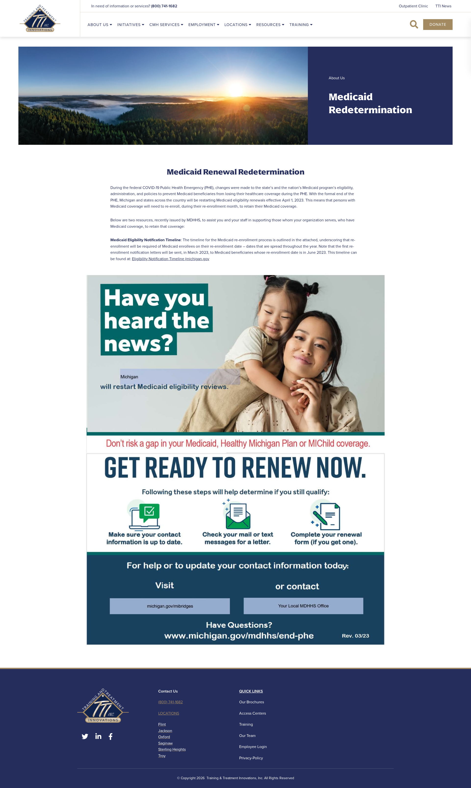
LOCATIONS (168, 713)
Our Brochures (251, 702)
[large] (85, 736)
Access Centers (252, 713)
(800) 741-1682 (164, 6)
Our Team (247, 735)
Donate (438, 24)
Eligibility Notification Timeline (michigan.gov (170, 259)
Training (246, 724)
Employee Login (253, 746)
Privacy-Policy (251, 758)
